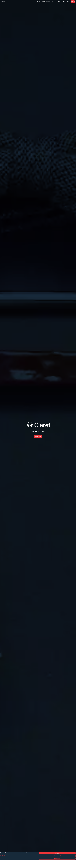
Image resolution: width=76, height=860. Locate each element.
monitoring (54, 1)
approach (43, 1)
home (38, 1)
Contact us (68, 1)
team (64, 1)
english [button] (72, 1)
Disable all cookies (57, 858)
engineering (59, 1)
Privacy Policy (3, 855)
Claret (3, 1)
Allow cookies (57, 853)
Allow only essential (57, 855)
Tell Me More (38, 436)
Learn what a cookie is (4, 854)
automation (48, 1)
